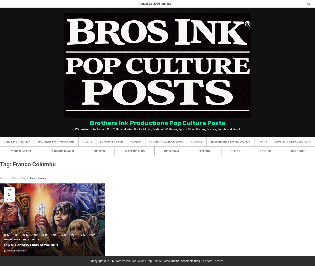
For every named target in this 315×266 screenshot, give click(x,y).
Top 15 (262, 141)
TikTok (235, 151)
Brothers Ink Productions (56, 141)
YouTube (265, 151)
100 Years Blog (135, 151)
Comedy (136, 141)
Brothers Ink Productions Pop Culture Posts (157, 123)
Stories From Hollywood (166, 141)
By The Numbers (20, 151)
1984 (44, 234)
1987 (73, 234)
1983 (35, 234)
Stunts (87, 141)
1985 (54, 234)
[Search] (308, 4)
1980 (6, 234)
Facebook (205, 151)
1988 (82, 234)
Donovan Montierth (16, 250)
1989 (92, 234)
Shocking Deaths (62, 151)
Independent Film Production (230, 141)
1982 (25, 234)
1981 (16, 234)
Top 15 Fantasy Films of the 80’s (31, 245)
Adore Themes (214, 261)
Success (197, 141)
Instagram (171, 151)
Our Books (298, 151)
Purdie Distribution (17, 141)
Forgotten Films (111, 141)
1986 (63, 234)
